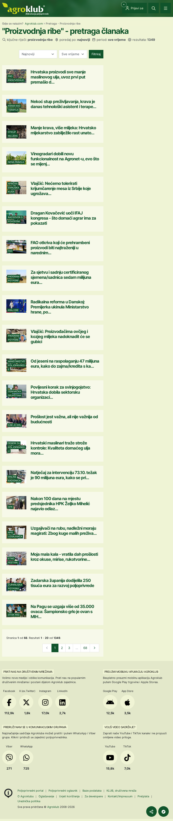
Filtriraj (96, 54)
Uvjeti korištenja (69, 796)
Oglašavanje (46, 796)
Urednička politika (29, 801)
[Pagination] (94, 648)
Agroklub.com (34, 23)
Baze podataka (92, 790)
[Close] (153, 8)
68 (85, 648)
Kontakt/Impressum (120, 796)
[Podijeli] (151, 811)
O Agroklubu (26, 796)
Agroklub (53, 807)
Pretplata (143, 796)
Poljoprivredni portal (31, 790)
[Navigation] (165, 8)
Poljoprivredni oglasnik (63, 790)
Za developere (94, 796)
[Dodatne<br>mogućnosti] (163, 811)
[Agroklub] (25, 9)
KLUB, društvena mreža (121, 790)
